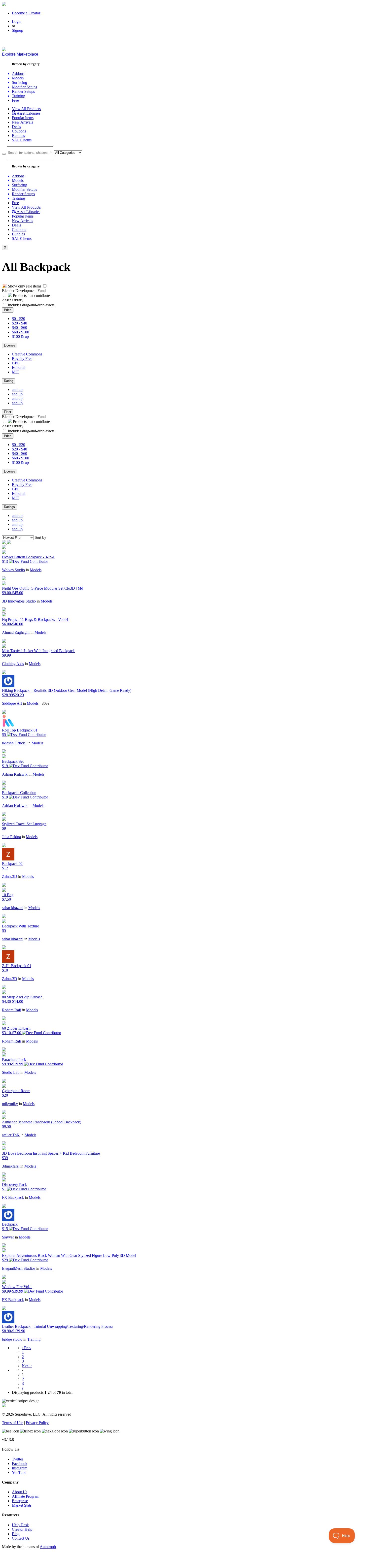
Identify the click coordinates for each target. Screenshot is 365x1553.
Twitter (17, 1459)
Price (7, 310)
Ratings (9, 507)
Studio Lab (10, 1072)
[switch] (44, 285)
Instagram (19, 1468)
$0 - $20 (18, 319)
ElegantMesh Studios (18, 1268)
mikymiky (10, 1104)
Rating (8, 381)
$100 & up (20, 336)
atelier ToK (11, 1135)
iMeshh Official (14, 743)
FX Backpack (13, 1197)
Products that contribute (31, 295)
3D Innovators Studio (19, 601)
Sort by (40, 537)
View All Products (26, 109)
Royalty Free (22, 358)
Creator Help (22, 1529)
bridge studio (12, 1339)
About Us (19, 1492)
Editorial (18, 367)
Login (16, 21)
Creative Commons (27, 354)
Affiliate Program (25, 1496)
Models (35, 570)
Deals (16, 127)
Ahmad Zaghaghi (16, 632)
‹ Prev (26, 1348)
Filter (7, 412)
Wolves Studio (13, 570)
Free (15, 100)
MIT (15, 372)
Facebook (19, 1463)
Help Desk (20, 1525)
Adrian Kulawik (15, 774)
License (9, 345)
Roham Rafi (11, 1010)
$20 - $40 (19, 323)
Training (33, 1339)
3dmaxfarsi (10, 1166)
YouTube (19, 1472)
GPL (16, 363)
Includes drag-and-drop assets (31, 305)
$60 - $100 (20, 332)
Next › (27, 1365)
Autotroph (48, 1547)
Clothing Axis (13, 664)
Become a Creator (26, 13)
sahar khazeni (12, 908)
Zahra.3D (9, 876)
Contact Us (21, 1538)
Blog (16, 1534)
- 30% (44, 703)
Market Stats (22, 1505)
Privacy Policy (37, 1423)
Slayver (8, 1237)
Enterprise (20, 1501)
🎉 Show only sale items (21, 286)
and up (17, 389)
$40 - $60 (19, 327)
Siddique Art (12, 703)
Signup (17, 30)
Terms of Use (12, 1423)
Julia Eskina (11, 837)
